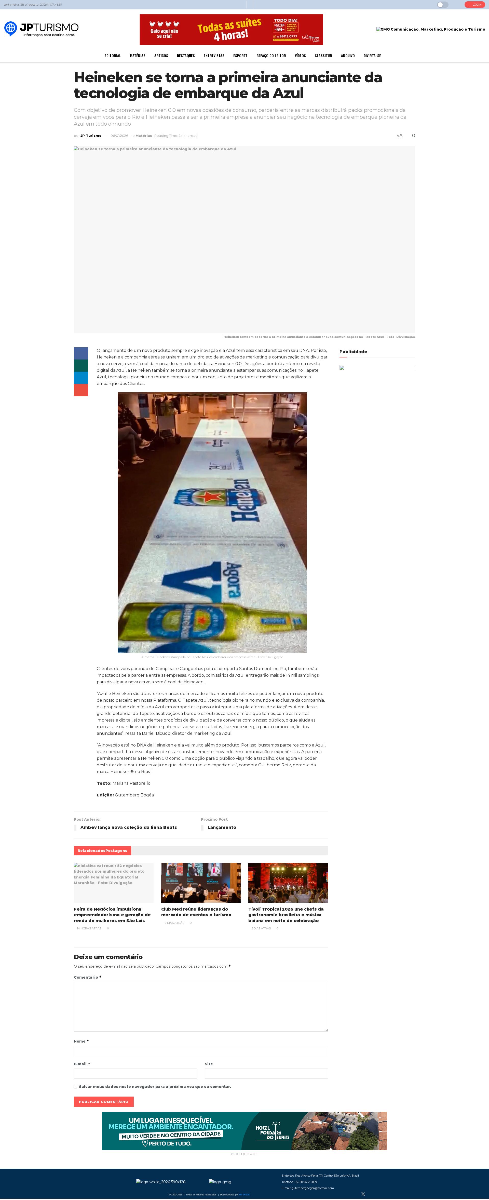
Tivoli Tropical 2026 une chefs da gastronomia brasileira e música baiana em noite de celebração (285, 915)
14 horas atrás (88, 928)
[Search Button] (456, 4)
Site (209, 1064)
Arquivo (348, 55)
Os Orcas (244, 1194)
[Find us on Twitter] (363, 1194)
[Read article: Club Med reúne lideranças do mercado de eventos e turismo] (201, 883)
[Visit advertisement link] (244, 1131)
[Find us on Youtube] (380, 1194)
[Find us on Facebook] (354, 1194)
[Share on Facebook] (81, 353)
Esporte (240, 55)
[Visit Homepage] (41, 29)
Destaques (186, 55)
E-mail (82, 1063)
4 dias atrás (174, 923)
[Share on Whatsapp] (81, 365)
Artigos (161, 55)
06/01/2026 (119, 136)
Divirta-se (372, 55)
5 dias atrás (261, 928)
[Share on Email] (81, 390)
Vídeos (300, 55)
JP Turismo (91, 136)
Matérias (137, 55)
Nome (81, 1041)
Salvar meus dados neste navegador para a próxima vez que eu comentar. (155, 1086)
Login (476, 4)
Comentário (88, 977)
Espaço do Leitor (271, 55)
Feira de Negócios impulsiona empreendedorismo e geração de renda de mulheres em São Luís (112, 915)
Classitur (323, 55)
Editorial (113, 55)
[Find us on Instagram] (371, 1194)
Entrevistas (214, 55)
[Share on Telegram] (81, 378)
